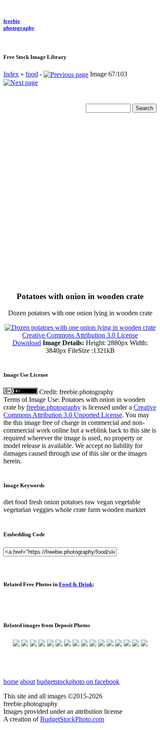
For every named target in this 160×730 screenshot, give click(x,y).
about (27, 681)
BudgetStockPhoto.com (72, 719)
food (32, 74)
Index (11, 74)
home (10, 681)
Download (26, 342)
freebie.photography (53, 407)
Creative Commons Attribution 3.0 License (80, 335)
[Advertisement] (80, 203)
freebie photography (19, 24)
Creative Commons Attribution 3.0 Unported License (79, 411)
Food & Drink (76, 584)
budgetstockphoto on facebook (78, 681)
